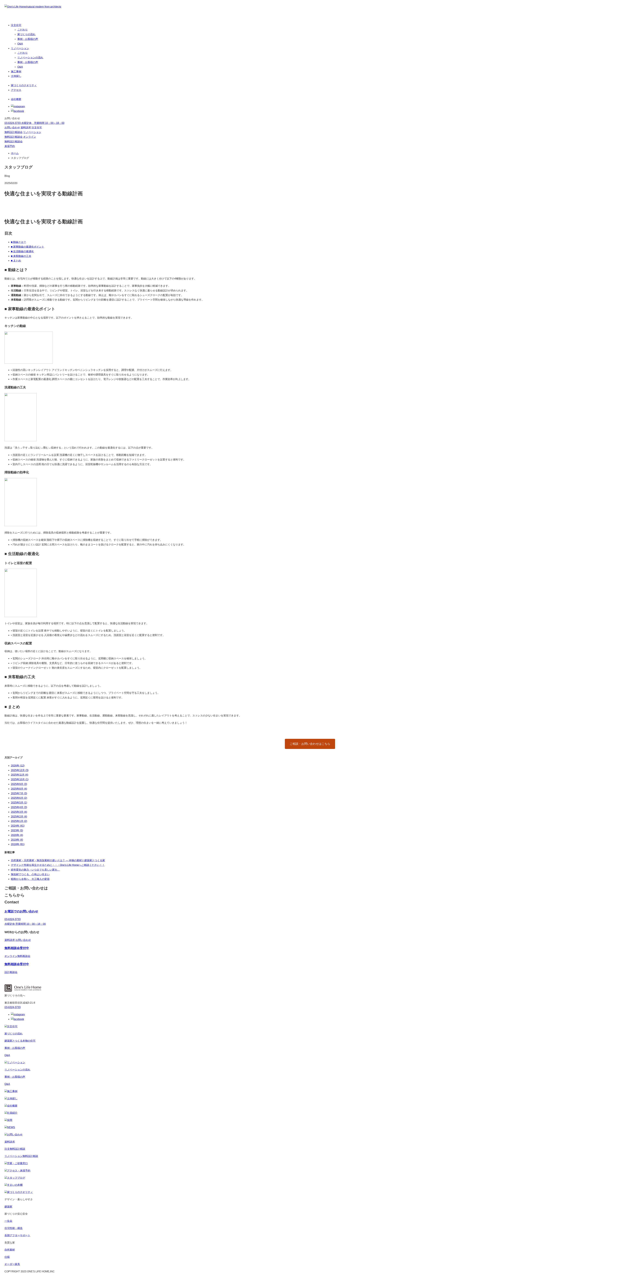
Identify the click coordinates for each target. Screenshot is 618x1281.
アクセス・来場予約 (18, 1170)
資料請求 (26, 127)
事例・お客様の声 (27, 39)
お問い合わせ (12, 127)
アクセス (16, 90)
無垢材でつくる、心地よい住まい (30, 874)
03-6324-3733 (13, 1007)
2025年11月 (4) (19, 774)
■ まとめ (16, 260)
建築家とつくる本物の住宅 (20, 1040)
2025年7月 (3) (19, 793)
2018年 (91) (17, 844)
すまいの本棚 (15, 1185)
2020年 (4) (17, 835)
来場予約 (10, 146)
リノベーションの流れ (30, 57)
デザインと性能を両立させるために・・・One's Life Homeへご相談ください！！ (58, 865)
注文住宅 (16, 25)
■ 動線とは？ (18, 242)
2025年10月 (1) (19, 779)
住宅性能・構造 (14, 1228)
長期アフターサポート (17, 1235)
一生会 (8, 1221)
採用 (9, 1120)
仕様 (7, 1257)
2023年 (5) (17, 830)
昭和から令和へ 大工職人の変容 (30, 879)
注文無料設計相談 (15, 1148)
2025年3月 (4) (19, 812)
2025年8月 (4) (19, 788)
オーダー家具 (12, 1264)
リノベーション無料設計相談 (21, 1156)
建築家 (8, 1206)
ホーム (15, 153)
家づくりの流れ (26, 34)
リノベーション (20, 48)
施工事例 (16, 71)
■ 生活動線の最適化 (22, 251)
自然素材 (10, 1249)
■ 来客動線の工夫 (21, 256)
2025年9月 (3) (19, 784)
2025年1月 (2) (19, 821)
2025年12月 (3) (19, 770)
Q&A (20, 43)
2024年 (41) (17, 825)
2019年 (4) (17, 839)
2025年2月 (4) (19, 816)
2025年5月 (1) (19, 802)
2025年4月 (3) (19, 807)
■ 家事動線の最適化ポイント (27, 246)
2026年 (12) (17, 765)
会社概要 (16, 99)
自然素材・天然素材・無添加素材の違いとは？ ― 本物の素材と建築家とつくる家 (58, 860)
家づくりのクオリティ (24, 85)
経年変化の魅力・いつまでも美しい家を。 (35, 869)
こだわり (22, 29)
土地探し (16, 76)
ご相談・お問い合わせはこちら (310, 743)
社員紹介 (12, 1112)
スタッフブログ (16, 1177)
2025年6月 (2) (19, 798)
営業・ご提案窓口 (17, 1163)
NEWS (11, 1127)
